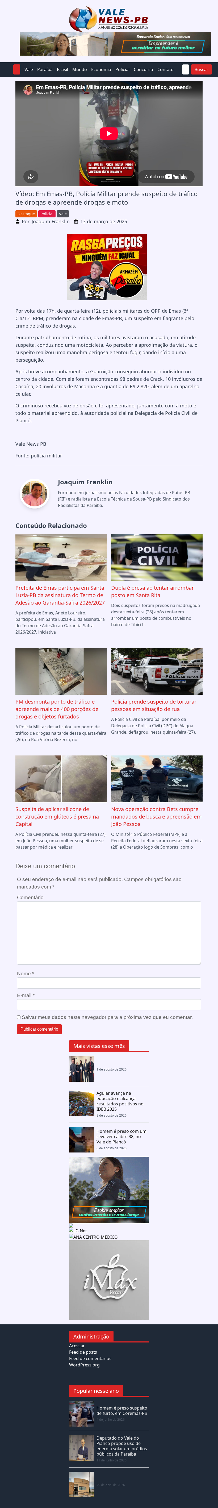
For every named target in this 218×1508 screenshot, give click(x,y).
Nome (25, 973)
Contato (165, 69)
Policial (122, 69)
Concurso (143, 69)
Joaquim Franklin (51, 221)
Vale (28, 69)
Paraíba (45, 69)
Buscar (201, 69)
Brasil (62, 69)
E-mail (26, 995)
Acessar (77, 1346)
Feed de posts (83, 1352)
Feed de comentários (90, 1358)
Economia (101, 69)
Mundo (79, 69)
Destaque (26, 213)
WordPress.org (84, 1365)
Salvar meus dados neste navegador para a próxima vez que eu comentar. (107, 1017)
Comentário (30, 897)
